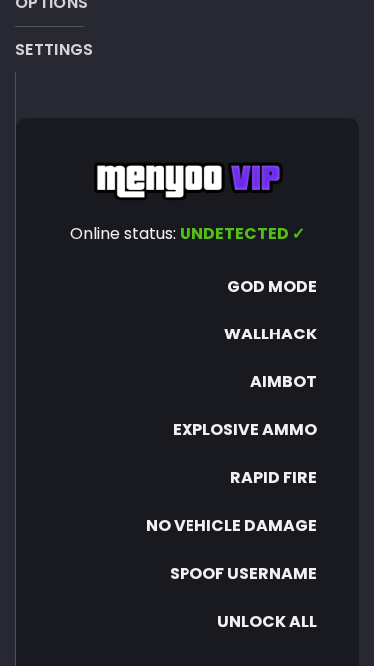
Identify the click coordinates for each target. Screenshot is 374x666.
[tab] (54, 50)
